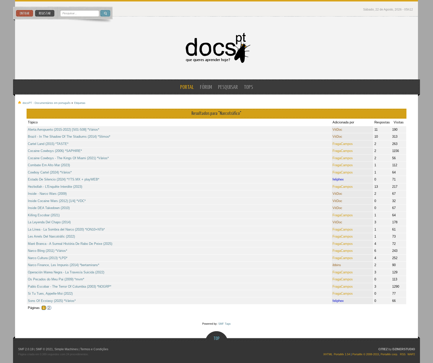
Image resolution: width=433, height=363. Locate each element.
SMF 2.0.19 (26, 349)
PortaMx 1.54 (342, 354)
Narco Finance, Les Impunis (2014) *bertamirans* (63, 265)
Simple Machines (66, 349)
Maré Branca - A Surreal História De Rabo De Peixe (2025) (70, 244)
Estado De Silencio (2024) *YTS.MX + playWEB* (63, 179)
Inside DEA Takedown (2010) (49, 208)
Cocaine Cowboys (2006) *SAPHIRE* (55, 151)
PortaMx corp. (389, 354)
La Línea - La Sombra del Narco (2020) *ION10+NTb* (66, 229)
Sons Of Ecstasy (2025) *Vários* (52, 301)
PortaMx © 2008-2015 (365, 354)
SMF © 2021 (44, 349)
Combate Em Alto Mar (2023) (49, 165)
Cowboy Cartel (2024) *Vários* (50, 172)
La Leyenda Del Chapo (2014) (49, 222)
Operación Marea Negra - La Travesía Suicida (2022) (66, 272)
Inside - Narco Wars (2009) (47, 194)
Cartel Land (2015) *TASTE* (48, 144)
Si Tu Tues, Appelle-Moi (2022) (50, 293)
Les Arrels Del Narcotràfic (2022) (51, 236)
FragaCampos (343, 144)
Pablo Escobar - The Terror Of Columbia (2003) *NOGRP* (69, 286)
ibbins (337, 265)
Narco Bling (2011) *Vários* (47, 251)
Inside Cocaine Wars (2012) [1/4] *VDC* (57, 201)
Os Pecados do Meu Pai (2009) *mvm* (56, 279)
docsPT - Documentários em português (216, 48)
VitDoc (337, 129)
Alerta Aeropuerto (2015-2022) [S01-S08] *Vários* (63, 129)
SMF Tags (224, 323)
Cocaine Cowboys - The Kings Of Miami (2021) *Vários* (68, 158)
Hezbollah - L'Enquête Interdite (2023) (55, 187)
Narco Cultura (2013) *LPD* (47, 258)
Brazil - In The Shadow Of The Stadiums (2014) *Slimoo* (69, 136)
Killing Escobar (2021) (44, 215)
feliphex (338, 179)
